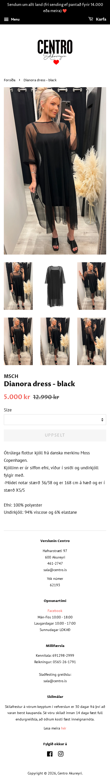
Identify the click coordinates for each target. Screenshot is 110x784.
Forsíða (9, 80)
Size (8, 410)
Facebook (55, 610)
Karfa (100, 19)
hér (63, 728)
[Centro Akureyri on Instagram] (60, 754)
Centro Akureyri (70, 773)
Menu (15, 19)
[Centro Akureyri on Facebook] (50, 754)
